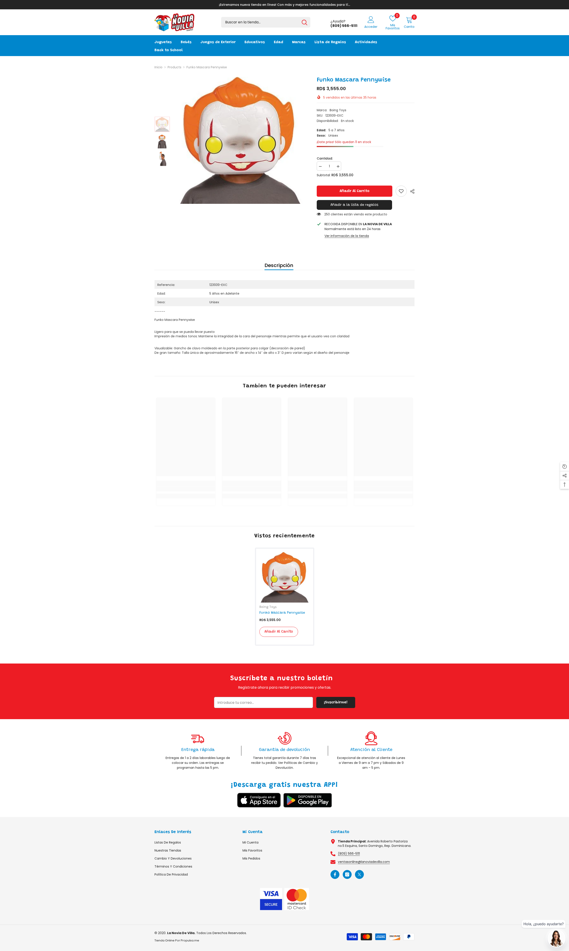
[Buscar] (265, 22)
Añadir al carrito (354, 191)
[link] (401, 191)
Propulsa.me (190, 940)
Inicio (158, 67)
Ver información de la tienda (347, 236)
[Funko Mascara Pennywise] (284, 577)
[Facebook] (335, 874)
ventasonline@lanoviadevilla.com (364, 862)
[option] (240, 140)
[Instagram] (347, 874)
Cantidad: (325, 158)
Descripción (278, 265)
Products (174, 67)
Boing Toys (338, 110)
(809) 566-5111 (349, 853)
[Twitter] (359, 874)
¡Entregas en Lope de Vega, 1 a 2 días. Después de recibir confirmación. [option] (300, 4)
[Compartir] (411, 191)
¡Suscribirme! (335, 702)
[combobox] (260, 22)
